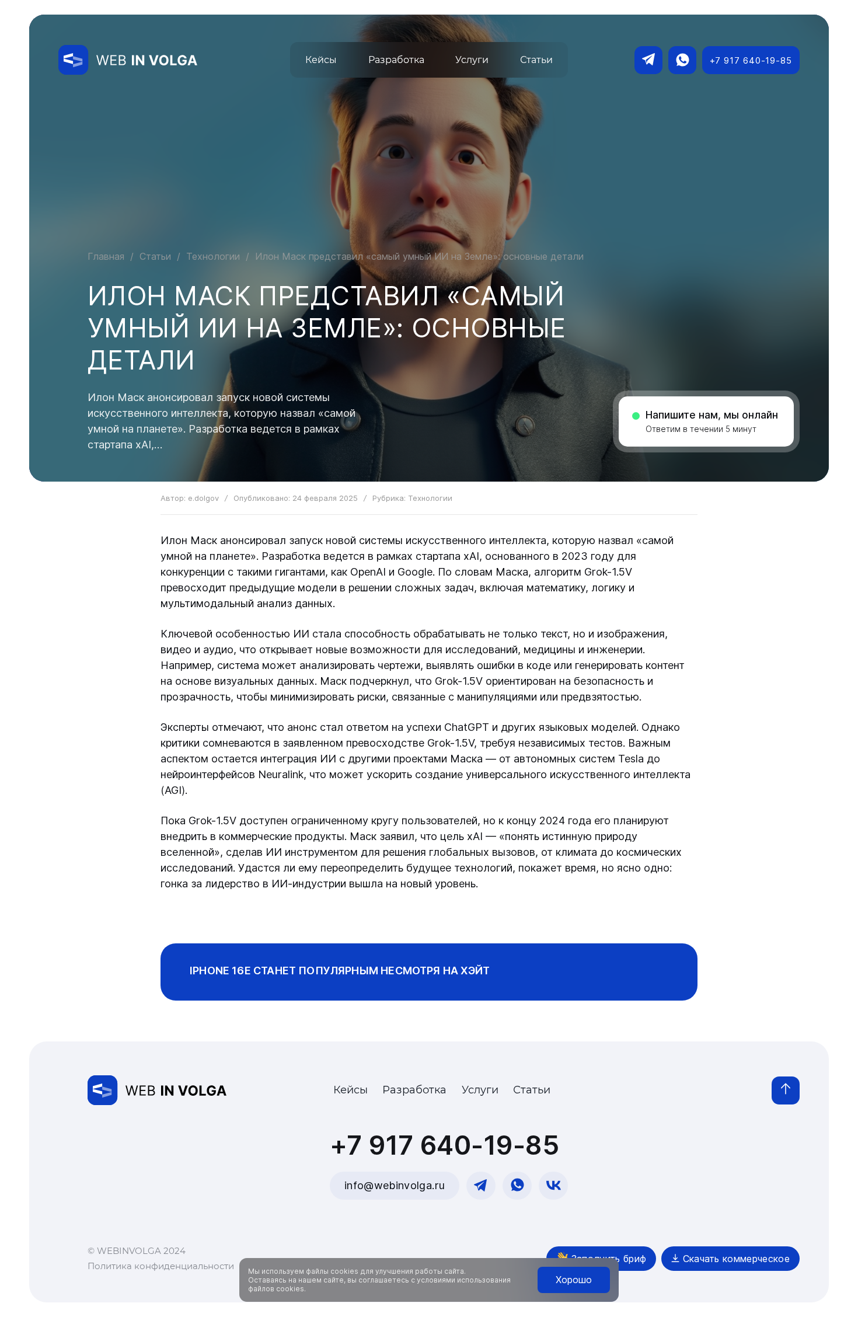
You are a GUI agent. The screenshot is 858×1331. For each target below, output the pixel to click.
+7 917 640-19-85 (751, 60)
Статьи (155, 256)
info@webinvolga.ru (394, 1185)
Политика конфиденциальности (161, 1265)
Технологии (213, 256)
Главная (106, 256)
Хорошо (574, 1279)
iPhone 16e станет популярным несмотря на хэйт (340, 970)
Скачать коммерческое (734, 1258)
